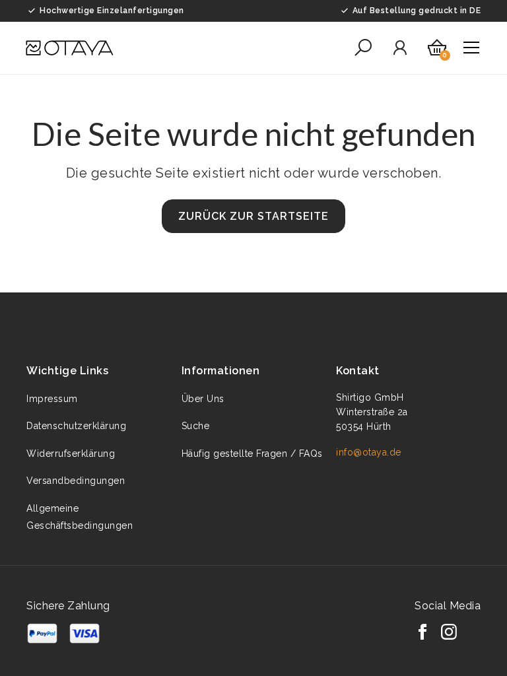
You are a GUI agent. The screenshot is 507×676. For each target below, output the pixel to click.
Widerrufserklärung (70, 453)
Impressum (52, 398)
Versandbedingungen (75, 480)
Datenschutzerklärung (76, 426)
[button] (363, 47)
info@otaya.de (368, 452)
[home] (69, 48)
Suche (196, 426)
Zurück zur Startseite (253, 216)
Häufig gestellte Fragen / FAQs (252, 453)
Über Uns (203, 398)
